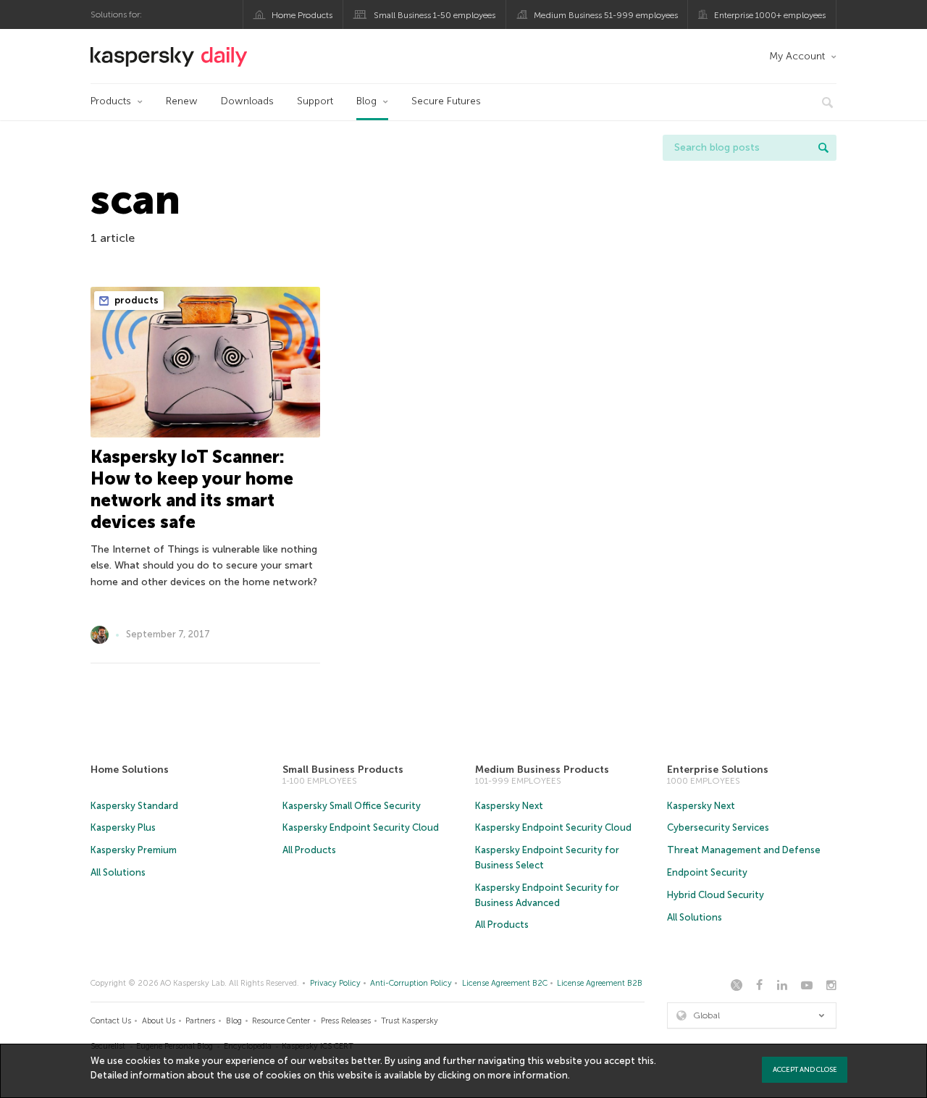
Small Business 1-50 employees (434, 15)
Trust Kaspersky (409, 1021)
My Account (797, 56)
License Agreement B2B (599, 983)
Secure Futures (446, 101)
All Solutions (118, 872)
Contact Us (111, 1021)
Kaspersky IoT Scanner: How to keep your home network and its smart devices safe (192, 489)
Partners (200, 1021)
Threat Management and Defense (744, 850)
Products (111, 101)
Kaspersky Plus (123, 827)
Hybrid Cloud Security (715, 894)
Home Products (302, 15)
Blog (366, 101)
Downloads (247, 101)
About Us (158, 1021)
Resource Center (281, 1021)
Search (823, 148)
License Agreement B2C (505, 983)
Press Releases (346, 1021)
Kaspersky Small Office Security (351, 805)
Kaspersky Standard (134, 805)
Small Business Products (342, 769)
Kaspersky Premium (134, 850)
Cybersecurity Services (718, 827)
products (135, 300)
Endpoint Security (707, 872)
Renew (182, 101)
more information (527, 1075)
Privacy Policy (335, 983)
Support (315, 101)
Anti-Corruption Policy (411, 983)
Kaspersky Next (509, 805)
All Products (309, 850)
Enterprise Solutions (717, 769)
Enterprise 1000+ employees (770, 15)
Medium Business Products (542, 769)
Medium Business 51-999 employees (606, 15)
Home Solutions (130, 769)
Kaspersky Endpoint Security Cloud (360, 827)
